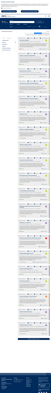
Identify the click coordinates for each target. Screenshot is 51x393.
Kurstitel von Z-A (34, 34)
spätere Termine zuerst (46, 33)
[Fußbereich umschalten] (48, 374)
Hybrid (26, 24)
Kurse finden (39, 22)
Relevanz (25, 33)
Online (19, 24)
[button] (34, 31)
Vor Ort (12, 24)
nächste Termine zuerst (38, 33)
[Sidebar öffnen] (49, 16)
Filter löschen (8, 38)
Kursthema (11, 20)
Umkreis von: (29, 26)
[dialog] (25, 7)
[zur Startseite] (8, 16)
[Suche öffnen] (46, 16)
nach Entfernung (31, 33)
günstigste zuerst (40, 34)
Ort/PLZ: (11, 26)
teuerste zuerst (47, 34)
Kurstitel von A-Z (28, 34)
